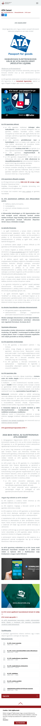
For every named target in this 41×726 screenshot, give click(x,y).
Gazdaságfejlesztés (8, 12)
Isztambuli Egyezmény (23, 81)
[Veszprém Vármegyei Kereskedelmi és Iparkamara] (6, 4)
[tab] (20, 696)
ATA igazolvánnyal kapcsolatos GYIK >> (14, 428)
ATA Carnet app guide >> (9, 617)
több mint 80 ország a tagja (29, 182)
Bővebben (5, 720)
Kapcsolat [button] (6, 696)
